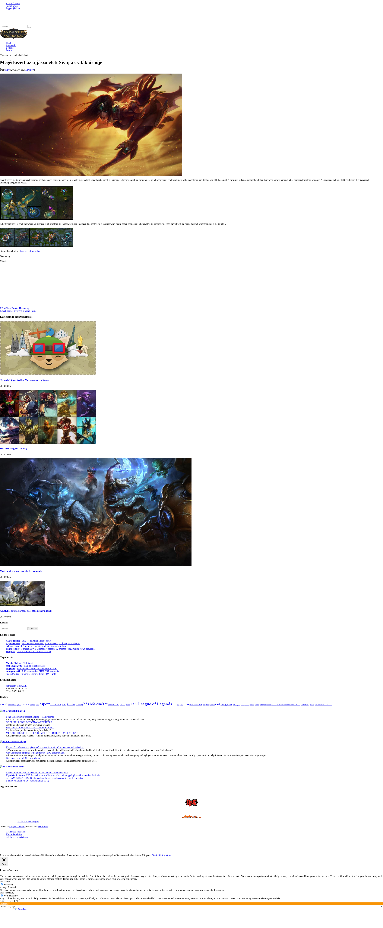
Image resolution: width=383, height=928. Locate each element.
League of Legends (155, 703)
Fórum (9, 50)
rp (234, 704)
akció (3, 704)
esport (45, 704)
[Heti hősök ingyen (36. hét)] (48, 442)
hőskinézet (99, 704)
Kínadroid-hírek (15, 766)
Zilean (324, 705)
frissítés (71, 704)
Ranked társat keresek (34, 666)
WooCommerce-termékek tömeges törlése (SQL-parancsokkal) (35, 752)
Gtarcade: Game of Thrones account (34, 651)
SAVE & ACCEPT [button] (9, 901)
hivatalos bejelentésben (30, 251)
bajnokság (13, 704)
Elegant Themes (17, 826)
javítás (110, 705)
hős (86, 704)
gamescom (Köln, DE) (16, 685)
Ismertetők (11, 45)
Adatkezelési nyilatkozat (17, 837)
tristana (269, 705)
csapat (25, 704)
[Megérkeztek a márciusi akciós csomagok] (96, 565)
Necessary (8, 884)
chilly (7, 69)
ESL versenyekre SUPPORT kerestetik (40, 671)
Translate (22, 909)
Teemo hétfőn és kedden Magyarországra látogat (24, 380)
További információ (161, 855)
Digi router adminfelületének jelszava (23, 758)
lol (174, 704)
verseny (305, 704)
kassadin (116, 705)
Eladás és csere (13, 3)
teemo (257, 705)
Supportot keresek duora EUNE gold (38, 674)
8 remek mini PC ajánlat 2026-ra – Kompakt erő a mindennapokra (37, 772)
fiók (59, 705)
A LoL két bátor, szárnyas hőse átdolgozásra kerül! (26, 611)
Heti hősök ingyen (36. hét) (13, 448)
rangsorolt (211, 705)
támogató (275, 705)
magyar (180, 705)
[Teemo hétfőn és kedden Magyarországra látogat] (48, 374)
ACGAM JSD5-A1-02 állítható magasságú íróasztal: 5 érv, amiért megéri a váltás (44, 778)
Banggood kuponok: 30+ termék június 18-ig (27, 780)
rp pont (237, 705)
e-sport (32, 705)
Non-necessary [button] (7, 892)
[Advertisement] (90, 286)
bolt (19, 705)
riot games (226, 704)
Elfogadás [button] (146, 855)
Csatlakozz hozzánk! (16, 831)
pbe (186, 704)
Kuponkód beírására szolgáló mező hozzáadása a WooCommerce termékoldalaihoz (45, 747)
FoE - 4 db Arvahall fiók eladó (36, 640)
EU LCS (54, 705)
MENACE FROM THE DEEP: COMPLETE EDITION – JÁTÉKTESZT (42, 733)
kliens (128, 705)
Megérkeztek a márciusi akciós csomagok (21, 571)
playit (205, 705)
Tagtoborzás (12, 6)
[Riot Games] (191, 808)
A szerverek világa (16, 741)
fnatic (64, 705)
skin (242, 705)
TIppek (263, 704)
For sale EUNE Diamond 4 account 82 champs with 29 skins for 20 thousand (58, 649)
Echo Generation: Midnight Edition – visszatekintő (30, 717)
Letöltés (9, 47)
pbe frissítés (195, 704)
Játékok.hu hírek (16, 711)
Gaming (79, 704)
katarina (122, 705)
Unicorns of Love (285, 705)
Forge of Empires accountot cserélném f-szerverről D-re (40, 646)
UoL (294, 705)
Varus (298, 705)
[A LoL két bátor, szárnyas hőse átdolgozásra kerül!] (22, 605)
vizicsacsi (318, 705)
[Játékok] (191, 817)
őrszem (329, 705)
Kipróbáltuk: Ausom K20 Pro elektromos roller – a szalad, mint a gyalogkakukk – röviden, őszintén (53, 775)
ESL (37, 705)
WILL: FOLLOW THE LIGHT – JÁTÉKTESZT (30, 727)
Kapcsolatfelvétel (14, 834)
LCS (134, 704)
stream (246, 705)
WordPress (43, 826)
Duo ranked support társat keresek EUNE (37, 668)
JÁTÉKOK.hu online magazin (28, 822)
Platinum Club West (23, 663)
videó (312, 705)
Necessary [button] (5, 881)
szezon (252, 705)
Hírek (8, 43)
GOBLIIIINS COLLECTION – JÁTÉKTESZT (29, 722)
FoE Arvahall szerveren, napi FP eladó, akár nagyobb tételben (51, 643)
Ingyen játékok (13, 8)
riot (217, 704)
